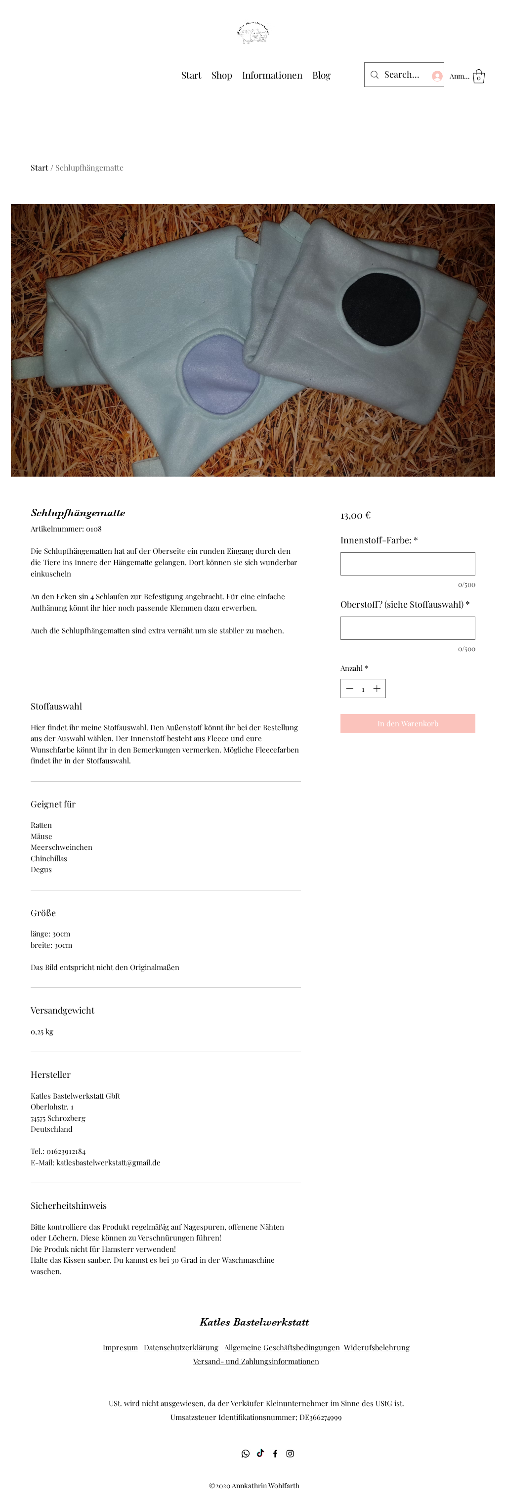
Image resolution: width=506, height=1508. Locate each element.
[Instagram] (290, 1454)
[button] (479, 76)
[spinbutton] (363, 688)
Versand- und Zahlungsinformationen (256, 1361)
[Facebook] (275, 1454)
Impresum (120, 1347)
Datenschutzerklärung (181, 1347)
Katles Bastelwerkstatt (254, 1322)
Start (39, 167)
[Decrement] (348, 688)
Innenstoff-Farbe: (379, 540)
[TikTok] (260, 1454)
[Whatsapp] (246, 1454)
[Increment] (377, 688)
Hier (39, 727)
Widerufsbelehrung (377, 1347)
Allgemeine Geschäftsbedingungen (282, 1347)
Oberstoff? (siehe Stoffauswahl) (405, 604)
